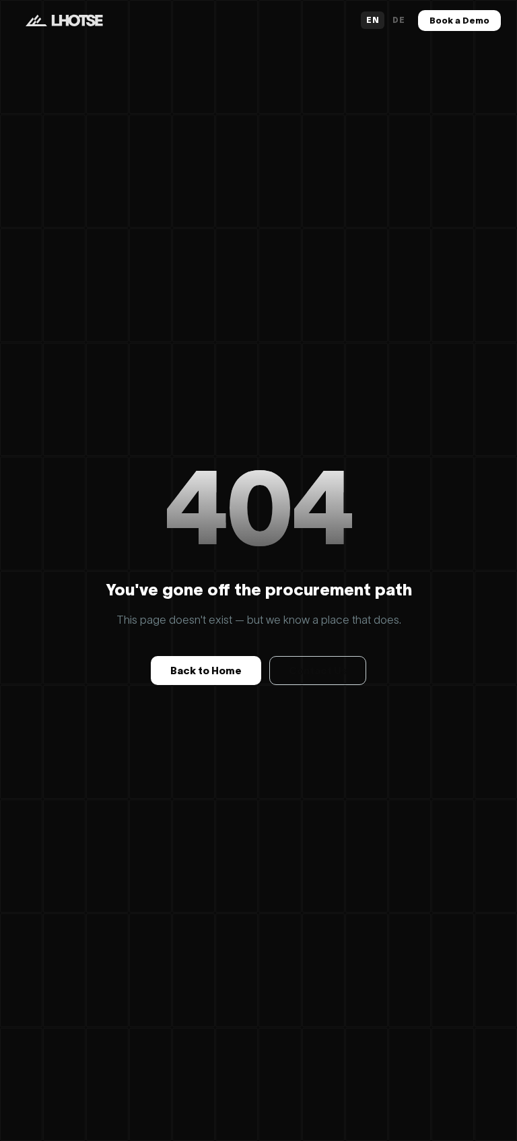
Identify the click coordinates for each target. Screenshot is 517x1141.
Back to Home (206, 670)
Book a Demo (459, 20)
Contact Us (318, 670)
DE (398, 19)
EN (372, 19)
